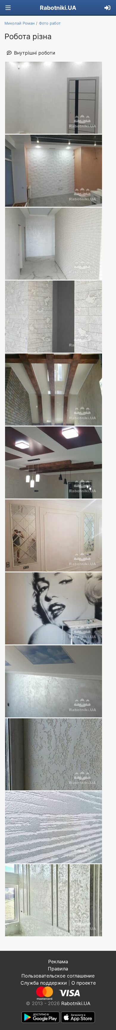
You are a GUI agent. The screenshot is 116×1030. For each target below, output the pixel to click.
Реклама (58, 961)
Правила (58, 969)
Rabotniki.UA (58, 7)
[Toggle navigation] (8, 8)
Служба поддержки (44, 983)
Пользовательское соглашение (58, 976)
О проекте (83, 983)
